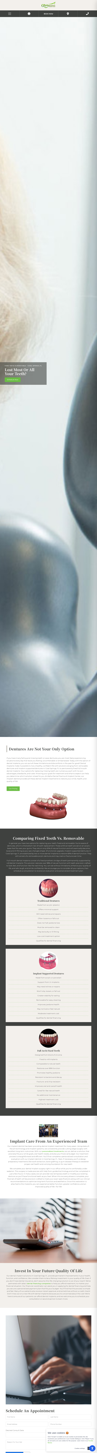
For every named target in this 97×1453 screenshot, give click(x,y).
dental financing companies (39, 1283)
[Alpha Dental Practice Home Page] (48, 7)
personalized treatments (53, 1151)
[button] (13, 788)
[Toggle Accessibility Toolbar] (92, 1448)
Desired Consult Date (15, 1430)
